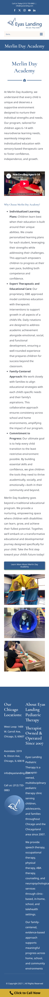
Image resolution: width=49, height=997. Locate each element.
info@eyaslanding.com (24, 6)
